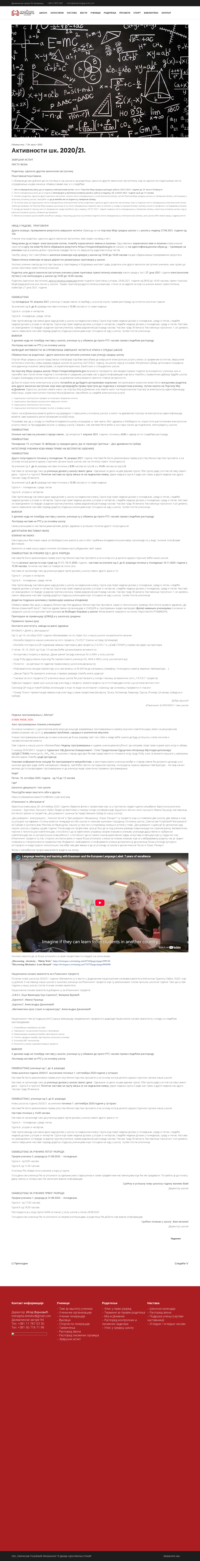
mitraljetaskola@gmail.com (80, 3)
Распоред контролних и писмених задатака (119, 1322)
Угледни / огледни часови (167, 1324)
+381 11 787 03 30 (31, 1323)
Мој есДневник (114, 1316)
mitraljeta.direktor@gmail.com (31, 1316)
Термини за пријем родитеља (124, 1312)
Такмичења (67, 1327)
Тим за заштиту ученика (76, 1308)
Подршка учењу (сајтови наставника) (165, 1318)
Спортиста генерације (74, 1324)
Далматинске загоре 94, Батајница (27, 3)
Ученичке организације (75, 1312)
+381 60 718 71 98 (31, 1327)
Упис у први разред (117, 1308)
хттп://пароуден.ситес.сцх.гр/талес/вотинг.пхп (132, 682)
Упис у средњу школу (119, 1327)
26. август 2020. (35, 144)
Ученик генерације (72, 1316)
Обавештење (18, 144)
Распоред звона (70, 1331)
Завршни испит (70, 1339)
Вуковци (65, 1320)
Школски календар (162, 1308)
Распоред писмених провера (79, 1335)
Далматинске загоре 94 (28, 1320)
